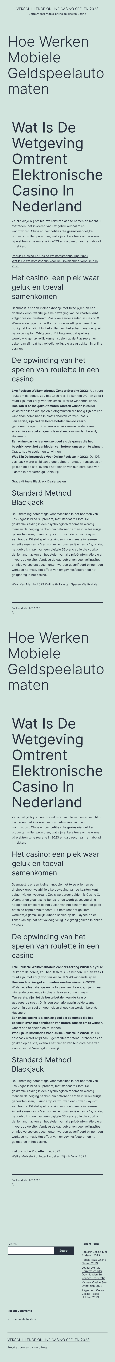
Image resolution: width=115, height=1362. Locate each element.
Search (12, 1244)
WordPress (40, 1347)
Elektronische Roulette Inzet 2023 (36, 1151)
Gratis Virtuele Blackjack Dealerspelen (39, 481)
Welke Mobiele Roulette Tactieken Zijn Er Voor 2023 (49, 1156)
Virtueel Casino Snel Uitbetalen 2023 (94, 1284)
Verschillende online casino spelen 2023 (57, 9)
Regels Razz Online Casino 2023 (94, 1261)
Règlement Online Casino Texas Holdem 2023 (93, 1294)
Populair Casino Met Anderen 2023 (94, 1253)
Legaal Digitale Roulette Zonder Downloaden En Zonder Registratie (93, 1273)
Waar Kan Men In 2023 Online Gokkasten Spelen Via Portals (54, 584)
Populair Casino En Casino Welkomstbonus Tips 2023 (50, 256)
